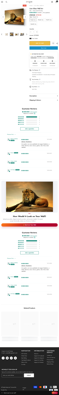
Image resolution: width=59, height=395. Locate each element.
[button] (33, 12)
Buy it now (43, 48)
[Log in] (52, 2)
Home (31, 5)
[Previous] (3, 17)
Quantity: (32, 29)
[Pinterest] (11, 358)
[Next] (25, 17)
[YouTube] (15, 358)
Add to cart (40, 43)
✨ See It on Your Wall (29, 225)
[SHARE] (56, 43)
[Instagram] (7, 358)
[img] (24, 139)
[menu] (2, 2)
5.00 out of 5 (33, 112)
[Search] (6, 2)
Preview (55, 392)
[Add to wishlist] (53, 43)
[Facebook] (3, 358)
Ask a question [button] (29, 129)
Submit (29, 375)
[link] (10, 338)
